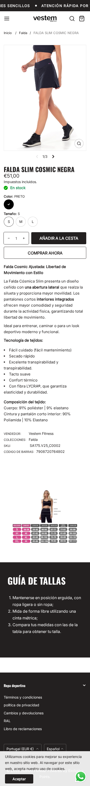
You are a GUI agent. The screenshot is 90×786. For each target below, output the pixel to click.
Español (53, 749)
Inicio (8, 33)
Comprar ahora (45, 252)
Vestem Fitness (41, 433)
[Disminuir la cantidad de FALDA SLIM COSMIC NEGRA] (7, 238)
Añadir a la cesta (59, 238)
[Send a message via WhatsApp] (81, 776)
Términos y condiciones (23, 697)
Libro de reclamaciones (23, 729)
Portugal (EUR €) (20, 749)
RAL (7, 721)
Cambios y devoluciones (24, 713)
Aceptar (19, 779)
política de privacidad (21, 705)
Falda (23, 33)
